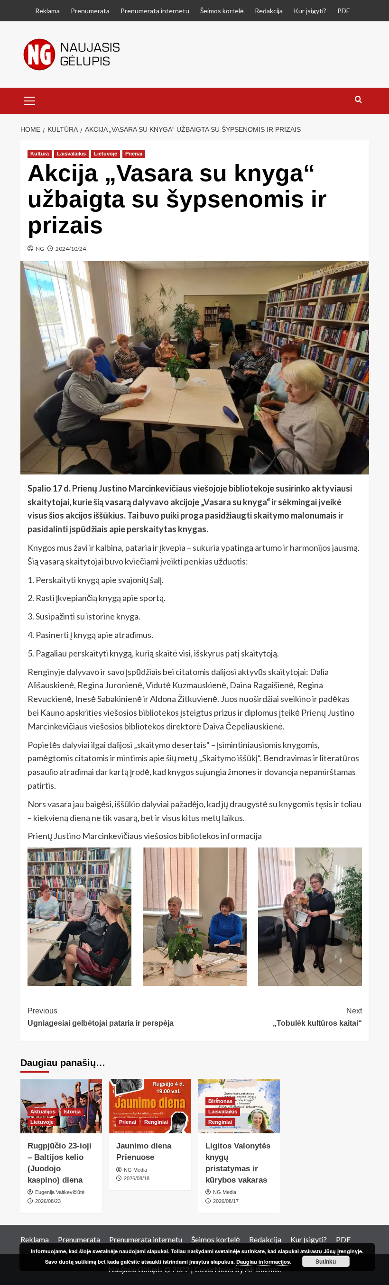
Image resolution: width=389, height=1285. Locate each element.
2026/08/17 (226, 1201)
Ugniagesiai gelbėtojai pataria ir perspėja (101, 1017)
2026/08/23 (48, 1201)
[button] (29, 99)
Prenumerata (90, 11)
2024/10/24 (71, 248)
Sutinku (325, 1261)
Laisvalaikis (71, 153)
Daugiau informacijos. (263, 1261)
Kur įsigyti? (310, 11)
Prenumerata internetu (154, 11)
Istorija (72, 1111)
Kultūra (39, 153)
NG (40, 248)
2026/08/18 (136, 1178)
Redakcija (269, 11)
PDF (343, 11)
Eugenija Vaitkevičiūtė (59, 1192)
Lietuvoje (105, 153)
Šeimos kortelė (222, 11)
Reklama (47, 11)
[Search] (358, 99)
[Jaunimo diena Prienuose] (150, 1106)
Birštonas (220, 1101)
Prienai (133, 153)
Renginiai (156, 1122)
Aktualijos (43, 1111)
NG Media (135, 1170)
